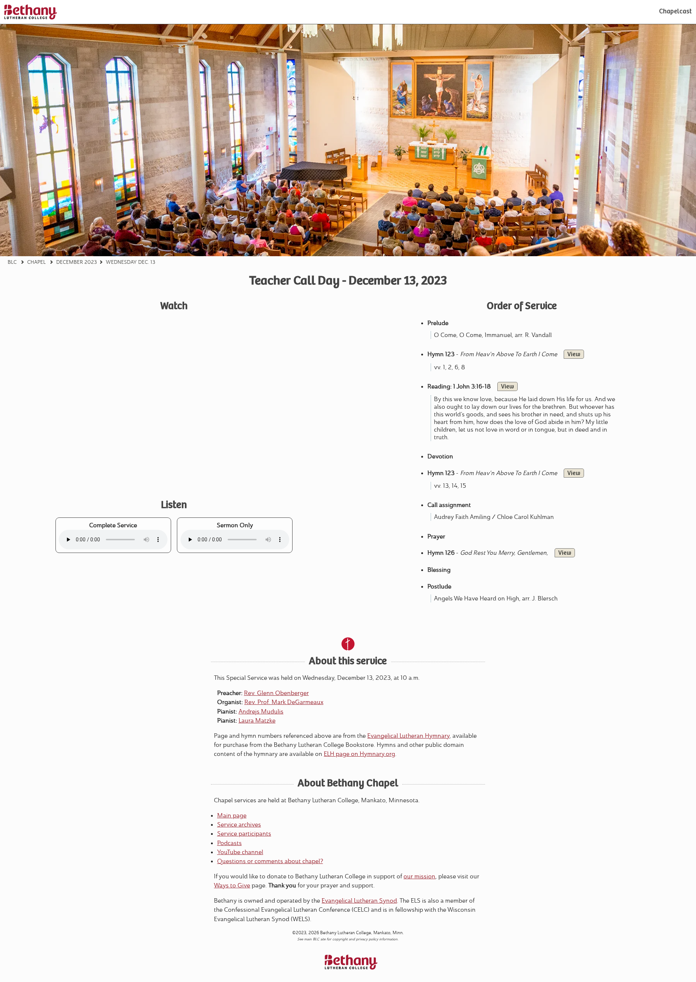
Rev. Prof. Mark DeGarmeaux (283, 702)
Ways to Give (232, 885)
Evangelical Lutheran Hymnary (408, 736)
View (573, 355)
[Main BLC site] (30, 12)
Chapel (36, 262)
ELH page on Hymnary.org (359, 754)
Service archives (239, 824)
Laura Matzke (257, 720)
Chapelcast (675, 12)
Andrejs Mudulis (261, 711)
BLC (12, 262)
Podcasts (229, 843)
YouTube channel (240, 852)
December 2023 (76, 262)
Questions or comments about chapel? (270, 861)
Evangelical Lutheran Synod (359, 900)
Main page (231, 815)
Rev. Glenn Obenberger (276, 693)
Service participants (244, 833)
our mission (419, 876)
